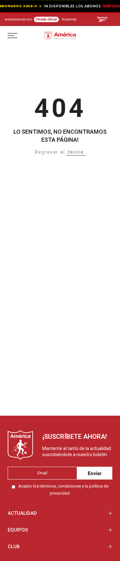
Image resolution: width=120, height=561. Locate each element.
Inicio (76, 152)
